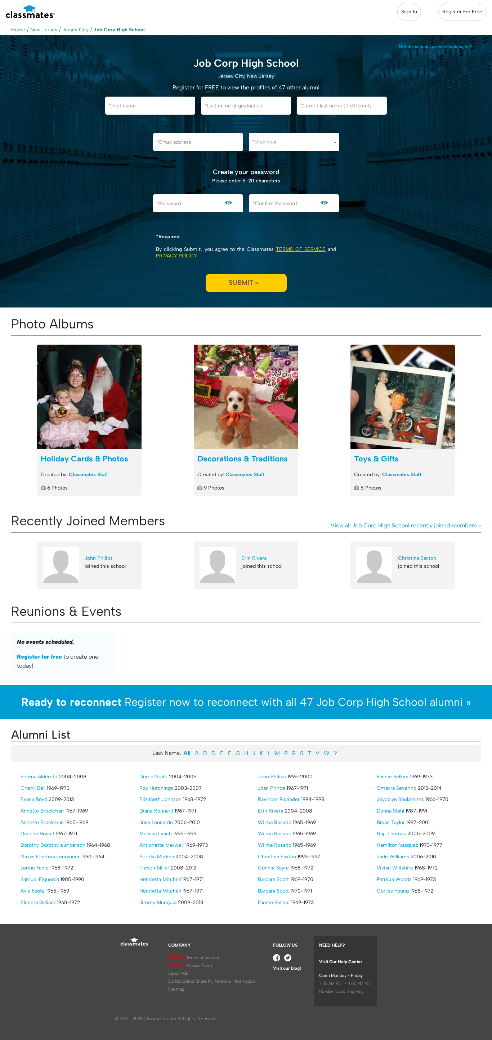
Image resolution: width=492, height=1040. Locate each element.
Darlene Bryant (37, 834)
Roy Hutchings (156, 788)
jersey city (75, 30)
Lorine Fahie (35, 868)
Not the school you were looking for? (436, 46)
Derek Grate (153, 777)
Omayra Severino (396, 788)
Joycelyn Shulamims (400, 799)
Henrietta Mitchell (160, 879)
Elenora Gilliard (38, 902)
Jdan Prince (271, 788)
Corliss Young (393, 891)
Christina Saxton (417, 558)
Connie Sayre (273, 868)
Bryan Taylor (391, 822)
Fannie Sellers (274, 902)
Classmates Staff (88, 475)
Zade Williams (393, 857)
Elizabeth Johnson (160, 799)
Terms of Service (300, 249)
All (187, 753)
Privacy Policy (176, 256)
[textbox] (294, 142)
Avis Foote (33, 891)
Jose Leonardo (156, 822)
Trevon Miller (154, 868)
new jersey (43, 30)
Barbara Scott (273, 879)
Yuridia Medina (156, 857)
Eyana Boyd (34, 799)
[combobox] (294, 142)
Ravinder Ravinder (279, 799)
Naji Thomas (391, 834)
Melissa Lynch (155, 834)
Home (18, 30)
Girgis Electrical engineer (50, 857)
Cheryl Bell (33, 788)
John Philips (99, 558)
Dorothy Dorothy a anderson (53, 845)
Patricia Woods (394, 879)
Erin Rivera (254, 558)
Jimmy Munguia (157, 902)
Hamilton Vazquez (397, 845)
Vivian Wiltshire (395, 868)
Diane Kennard (156, 811)
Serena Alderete (39, 777)
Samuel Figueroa (40, 879)
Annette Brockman (42, 811)
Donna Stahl (390, 811)
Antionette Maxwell (161, 845)
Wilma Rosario (274, 822)
